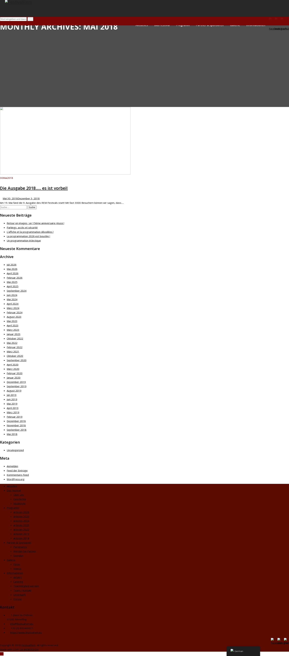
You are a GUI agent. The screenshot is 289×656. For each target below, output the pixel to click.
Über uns (18, 494)
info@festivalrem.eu (21, 623)
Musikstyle (19, 503)
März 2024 (13, 308)
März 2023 (13, 329)
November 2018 (16, 425)
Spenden (18, 555)
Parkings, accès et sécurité (22, 227)
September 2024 (16, 290)
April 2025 (12, 286)
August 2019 (14, 390)
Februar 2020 (14, 373)
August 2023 (14, 316)
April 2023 (12, 325)
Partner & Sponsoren (19, 542)
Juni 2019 (12, 399)
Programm (13, 507)
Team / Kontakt (22, 590)
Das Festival (14, 490)
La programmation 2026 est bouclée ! (28, 236)
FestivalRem (28, 645)
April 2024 (12, 303)
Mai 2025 (12, 282)
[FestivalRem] (147, 2)
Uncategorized (15, 450)
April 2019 (12, 408)
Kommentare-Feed (18, 474)
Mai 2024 (12, 299)
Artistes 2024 (21, 520)
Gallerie (11, 560)
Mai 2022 (12, 342)
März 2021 (13, 351)
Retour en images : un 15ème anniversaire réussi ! (35, 223)
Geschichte (19, 499)
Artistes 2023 (21, 525)
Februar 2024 (14, 312)
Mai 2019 (12, 403)
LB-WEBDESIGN (29, 649)
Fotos (16, 564)
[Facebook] (273, 640)
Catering (18, 581)
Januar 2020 (13, 377)
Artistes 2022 (21, 529)
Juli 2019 (11, 395)
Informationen (15, 573)
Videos (17, 568)
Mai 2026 (12, 269)
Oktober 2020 (15, 355)
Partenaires (20, 547)
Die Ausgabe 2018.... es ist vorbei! (34, 188)
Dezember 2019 (16, 382)
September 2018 (16, 429)
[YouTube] (286, 640)
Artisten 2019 (21, 533)
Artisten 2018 (21, 538)
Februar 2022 (14, 347)
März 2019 (13, 412)
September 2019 (16, 386)
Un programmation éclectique (24, 240)
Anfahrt (17, 577)
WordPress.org (15, 479)
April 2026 (12, 273)
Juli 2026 (11, 264)
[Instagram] (279, 640)
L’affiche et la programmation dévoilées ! (30, 231)
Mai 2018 (12, 434)
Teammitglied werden (26, 586)
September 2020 (16, 360)
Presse (17, 599)
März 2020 (13, 369)
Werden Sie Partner (24, 551)
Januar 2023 (13, 334)
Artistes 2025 (21, 516)
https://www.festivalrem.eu (26, 632)
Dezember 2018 (16, 421)
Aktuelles (12, 486)
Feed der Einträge (17, 470)
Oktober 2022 (15, 338)
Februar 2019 (14, 416)
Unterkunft (19, 594)
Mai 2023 (12, 321)
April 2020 (12, 364)
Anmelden (12, 466)
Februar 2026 (14, 277)
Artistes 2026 (21, 512)
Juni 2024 (12, 295)
